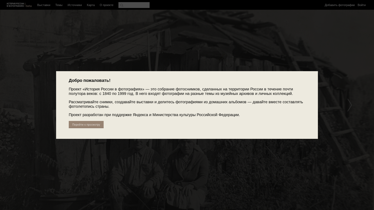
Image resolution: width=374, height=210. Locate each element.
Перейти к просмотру (86, 124)
